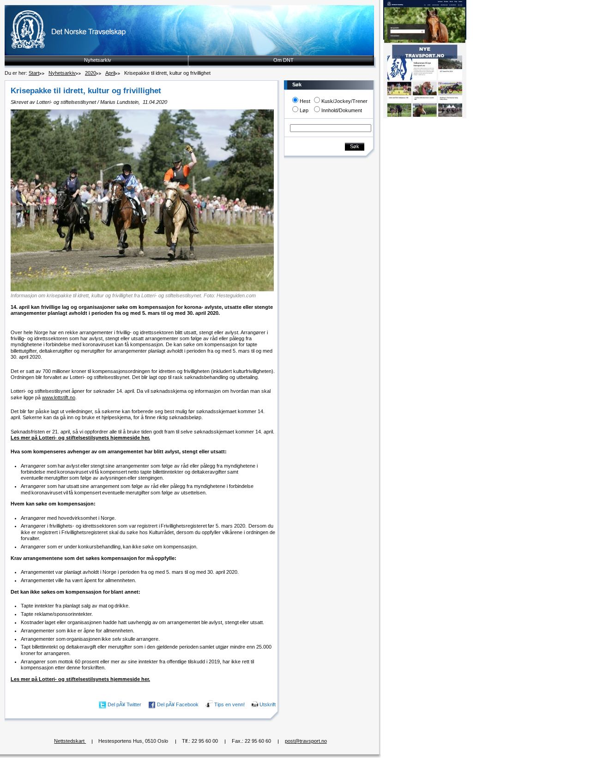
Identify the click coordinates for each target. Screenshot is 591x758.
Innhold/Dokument (341, 110)
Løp (304, 110)
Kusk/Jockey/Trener (344, 101)
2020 (90, 73)
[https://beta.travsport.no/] (424, 117)
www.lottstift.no (58, 397)
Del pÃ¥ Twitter (124, 704)
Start (34, 73)
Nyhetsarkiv (97, 60)
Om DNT (283, 60)
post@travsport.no (306, 741)
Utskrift (267, 704)
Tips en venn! (229, 704)
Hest (305, 101)
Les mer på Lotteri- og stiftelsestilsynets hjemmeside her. (80, 437)
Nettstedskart (70, 741)
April (110, 73)
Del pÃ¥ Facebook (178, 704)
